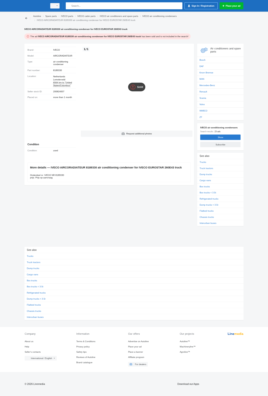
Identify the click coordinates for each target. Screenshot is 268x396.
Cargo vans (205, 180)
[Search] (69, 6)
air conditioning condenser (60, 63)
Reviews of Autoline (85, 357)
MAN (201, 79)
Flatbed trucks (207, 211)
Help (27, 346)
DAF (201, 66)
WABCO (203, 110)
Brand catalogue (84, 362)
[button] (136, 134)
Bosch (202, 60)
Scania (202, 98)
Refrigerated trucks (209, 199)
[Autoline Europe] (35, 6)
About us (29, 341)
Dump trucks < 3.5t (209, 205)
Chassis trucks (207, 217)
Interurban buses (208, 223)
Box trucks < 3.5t (208, 192)
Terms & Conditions (85, 341)
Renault (203, 91)
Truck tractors (206, 168)
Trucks (203, 162)
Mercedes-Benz (207, 85)
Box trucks (205, 186)
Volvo (202, 104)
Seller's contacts (33, 352)
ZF (200, 117)
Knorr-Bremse (206, 72)
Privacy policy (83, 346)
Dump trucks (206, 174)
